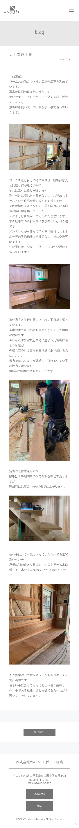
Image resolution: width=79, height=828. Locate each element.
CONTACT (40, 793)
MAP (39, 805)
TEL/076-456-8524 (39, 779)
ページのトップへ (74, 823)
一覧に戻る (37, 732)
